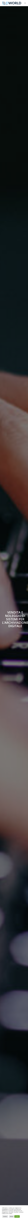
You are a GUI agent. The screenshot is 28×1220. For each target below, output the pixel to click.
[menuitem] (25, 3)
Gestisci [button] (5, 1216)
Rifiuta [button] (11, 1216)
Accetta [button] (17, 1216)
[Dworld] (11, 3)
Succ (24, 616)
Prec (3, 616)
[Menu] (25, 3)
